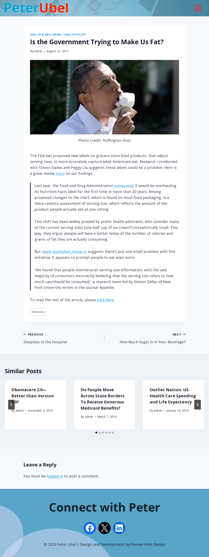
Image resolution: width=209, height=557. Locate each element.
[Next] (197, 405)
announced (124, 185)
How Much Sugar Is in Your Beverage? (153, 338)
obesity (38, 312)
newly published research (64, 251)
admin (38, 51)
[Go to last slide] (11, 405)
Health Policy (75, 34)
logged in (55, 476)
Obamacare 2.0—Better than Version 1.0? (32, 396)
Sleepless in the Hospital (45, 338)
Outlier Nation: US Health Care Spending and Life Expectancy (173, 396)
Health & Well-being (45, 34)
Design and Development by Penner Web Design (122, 544)
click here (105, 299)
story (60, 173)
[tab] (96, 433)
